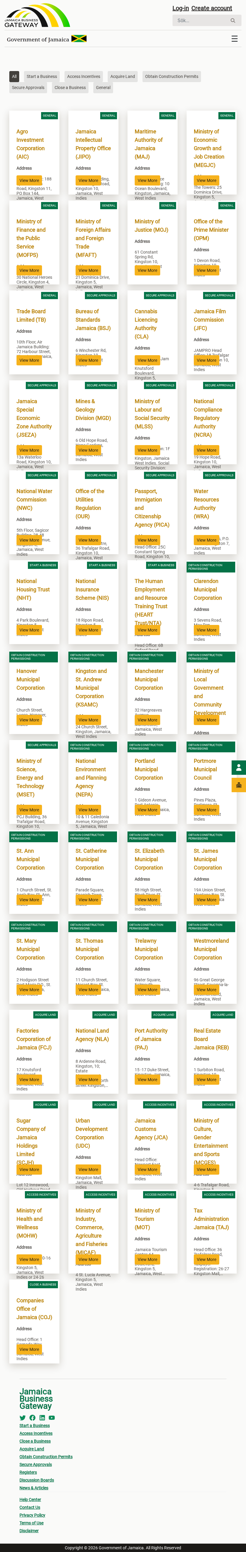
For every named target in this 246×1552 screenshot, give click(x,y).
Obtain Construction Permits (171, 76)
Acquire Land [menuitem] (32, 1448)
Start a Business (42, 76)
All (14, 76)
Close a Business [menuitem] (35, 1441)
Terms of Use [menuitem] (32, 1523)
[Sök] (233, 20)
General (103, 87)
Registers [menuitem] (28, 1472)
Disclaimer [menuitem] (29, 1530)
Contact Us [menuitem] (30, 1507)
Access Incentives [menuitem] (36, 1433)
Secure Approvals (28, 87)
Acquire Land (122, 76)
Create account (211, 8)
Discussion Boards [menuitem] (37, 1480)
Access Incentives (83, 76)
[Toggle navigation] (235, 38)
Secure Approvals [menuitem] (36, 1464)
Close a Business (70, 87)
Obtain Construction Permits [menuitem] (46, 1456)
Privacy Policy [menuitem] (32, 1515)
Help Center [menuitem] (30, 1499)
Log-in (180, 8)
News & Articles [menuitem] (34, 1487)
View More (29, 180)
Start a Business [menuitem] (35, 1425)
